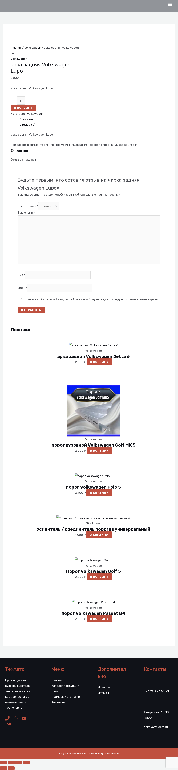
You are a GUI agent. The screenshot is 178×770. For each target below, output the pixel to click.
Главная (16, 47)
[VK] (9, 724)
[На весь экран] (11, 762)
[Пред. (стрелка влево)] (3, 768)
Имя (21, 274)
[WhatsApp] (15, 718)
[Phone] (7, 718)
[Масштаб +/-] (3, 762)
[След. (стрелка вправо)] (11, 768)
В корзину (23, 107)
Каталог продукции (65, 685)
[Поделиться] (18, 762)
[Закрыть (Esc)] (26, 762)
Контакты (58, 702)
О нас (55, 691)
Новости (104, 687)
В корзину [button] (99, 362)
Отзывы (103, 693)
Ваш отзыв (26, 212)
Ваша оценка (28, 206)
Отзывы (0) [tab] (27, 124)
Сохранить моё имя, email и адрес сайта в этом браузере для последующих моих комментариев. (90, 299)
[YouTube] (24, 718)
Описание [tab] (26, 119)
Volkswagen (32, 47)
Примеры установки (65, 696)
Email (22, 288)
